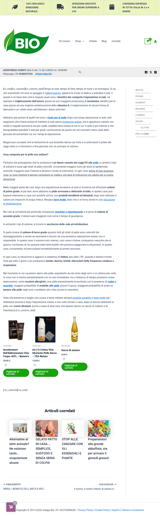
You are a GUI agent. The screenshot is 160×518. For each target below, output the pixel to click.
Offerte (93, 41)
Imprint (116, 510)
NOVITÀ (139, 90)
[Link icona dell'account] (155, 41)
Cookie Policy (102, 510)
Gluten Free (145, 128)
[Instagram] (155, 72)
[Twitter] (150, 72)
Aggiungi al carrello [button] (12, 372)
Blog (104, 41)
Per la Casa (142, 134)
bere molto (60, 199)
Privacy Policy (85, 510)
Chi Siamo (64, 41)
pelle (95, 162)
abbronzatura (53, 93)
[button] (82, 41)
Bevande (140, 109)
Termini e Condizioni (132, 510)
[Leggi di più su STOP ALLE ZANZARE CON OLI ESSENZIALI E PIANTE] (73, 428)
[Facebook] (146, 72)
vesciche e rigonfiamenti (69, 211)
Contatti (116, 41)
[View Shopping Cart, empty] (148, 41)
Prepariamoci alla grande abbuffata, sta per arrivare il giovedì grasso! (98, 448)
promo (139, 96)
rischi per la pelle (57, 117)
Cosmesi (140, 115)
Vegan (139, 121)
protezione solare (71, 121)
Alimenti (140, 102)
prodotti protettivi (81, 297)
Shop (78, 41)
